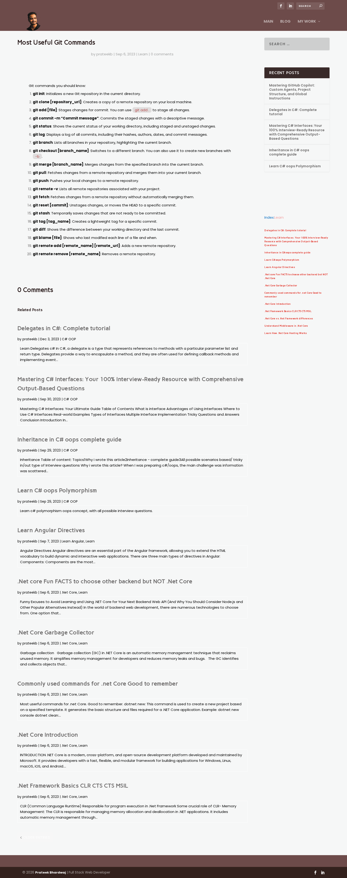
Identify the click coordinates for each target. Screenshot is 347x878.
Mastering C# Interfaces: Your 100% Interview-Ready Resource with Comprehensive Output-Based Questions (297, 132)
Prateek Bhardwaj (50, 872)
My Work (307, 22)
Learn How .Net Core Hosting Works (285, 333)
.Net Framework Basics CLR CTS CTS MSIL (72, 785)
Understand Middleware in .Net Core (286, 325)
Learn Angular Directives (51, 530)
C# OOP (69, 339)
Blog (285, 22)
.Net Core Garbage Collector (55, 632)
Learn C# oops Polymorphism (57, 490)
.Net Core (69, 592)
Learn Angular (73, 541)
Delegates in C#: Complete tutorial (63, 328)
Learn (143, 54)
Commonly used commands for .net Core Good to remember (97, 683)
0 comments (162, 54)
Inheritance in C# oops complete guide (69, 439)
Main (268, 22)
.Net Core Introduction (47, 734)
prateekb (104, 54)
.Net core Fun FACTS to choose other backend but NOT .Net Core (104, 581)
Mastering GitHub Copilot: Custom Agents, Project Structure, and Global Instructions (292, 92)
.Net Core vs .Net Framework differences (288, 318)
